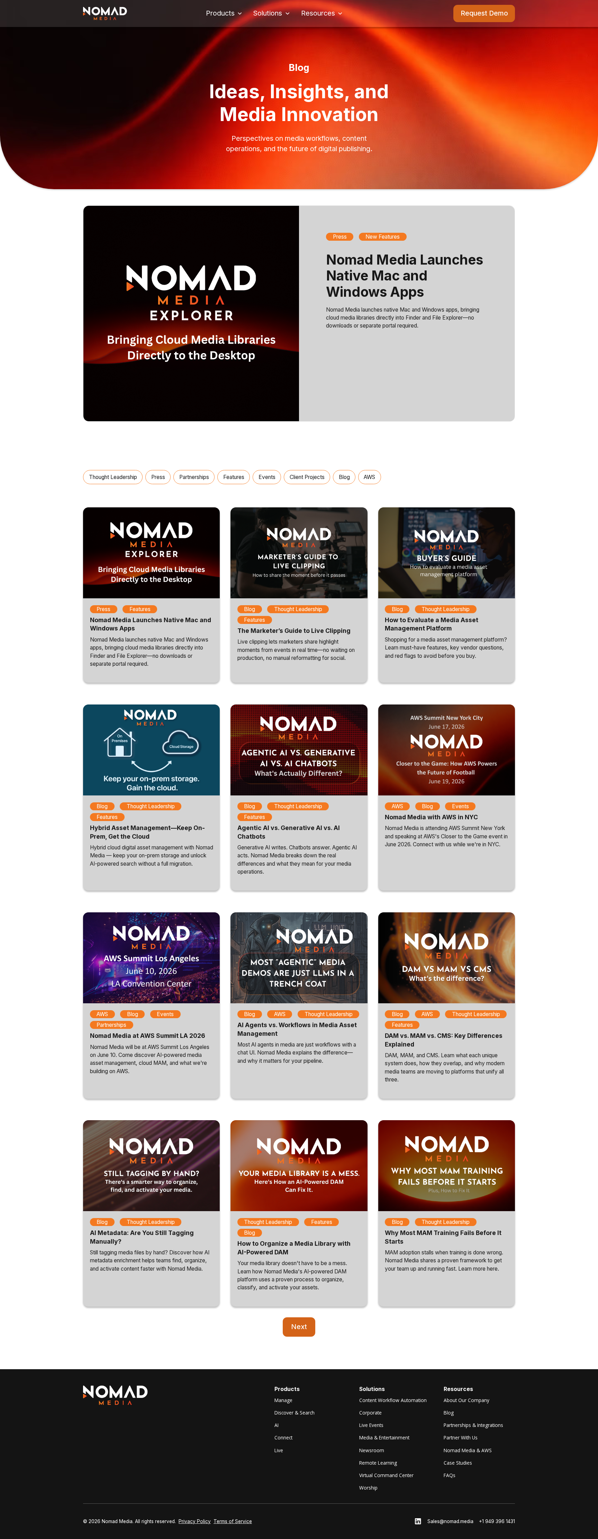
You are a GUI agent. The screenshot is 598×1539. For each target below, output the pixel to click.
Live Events (371, 1425)
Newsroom (371, 1450)
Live (278, 1450)
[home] (105, 13)
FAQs (449, 1475)
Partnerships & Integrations (473, 1425)
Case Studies (458, 1462)
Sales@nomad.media (450, 1521)
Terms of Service (233, 1521)
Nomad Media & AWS (468, 1450)
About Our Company (466, 1400)
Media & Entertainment (384, 1437)
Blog (449, 1412)
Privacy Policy (195, 1521)
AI (276, 1425)
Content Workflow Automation (393, 1400)
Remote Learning (378, 1462)
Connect (283, 1437)
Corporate (370, 1412)
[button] (224, 13)
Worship (368, 1487)
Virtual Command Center (386, 1475)
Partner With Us (461, 1437)
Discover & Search (294, 1412)
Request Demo (484, 13)
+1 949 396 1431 (497, 1521)
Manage (283, 1400)
